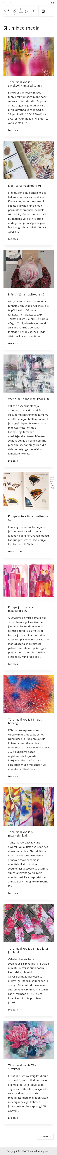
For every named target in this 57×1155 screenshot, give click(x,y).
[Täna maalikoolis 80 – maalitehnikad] (28, 806)
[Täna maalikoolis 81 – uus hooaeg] (28, 694)
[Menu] (52, 11)
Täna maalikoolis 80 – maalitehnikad (22, 833)
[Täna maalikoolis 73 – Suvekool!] (28, 1040)
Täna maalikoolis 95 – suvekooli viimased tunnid (25, 83)
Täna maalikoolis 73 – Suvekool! (22, 1067)
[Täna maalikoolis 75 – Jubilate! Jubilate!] (28, 923)
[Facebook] (52, 3)
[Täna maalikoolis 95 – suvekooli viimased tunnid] (28, 56)
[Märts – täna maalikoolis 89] (28, 269)
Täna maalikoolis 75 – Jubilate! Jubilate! (28, 950)
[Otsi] (34, 11)
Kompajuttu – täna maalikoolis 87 (28, 518)
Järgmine (44, 1136)
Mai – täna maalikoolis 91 (24, 185)
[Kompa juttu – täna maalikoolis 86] (28, 582)
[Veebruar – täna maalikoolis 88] (28, 373)
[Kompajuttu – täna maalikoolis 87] (28, 491)
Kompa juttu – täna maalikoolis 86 (21, 609)
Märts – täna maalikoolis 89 (26, 294)
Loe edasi (13, 130)
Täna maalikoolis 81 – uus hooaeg (25, 721)
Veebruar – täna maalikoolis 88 (28, 399)
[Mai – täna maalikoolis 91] (28, 160)
